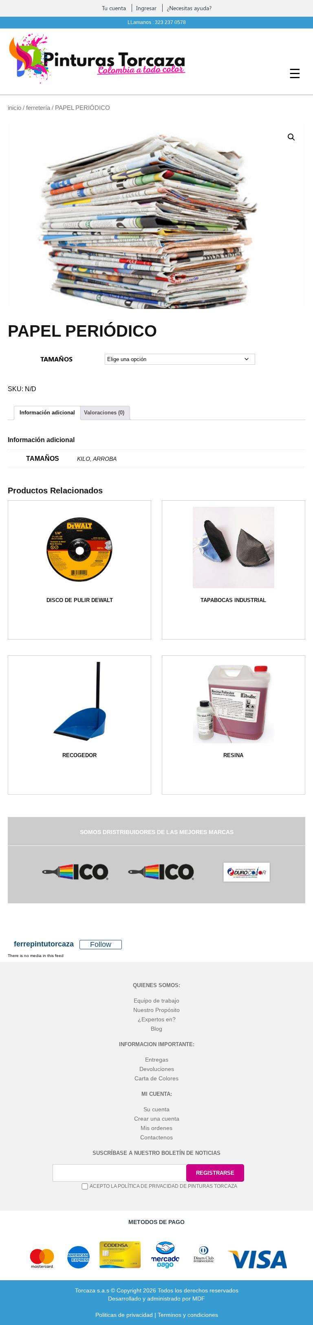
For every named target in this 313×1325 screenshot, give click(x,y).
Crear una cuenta (156, 1118)
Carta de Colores (156, 1078)
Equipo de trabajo (156, 1000)
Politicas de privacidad (124, 1315)
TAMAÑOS (56, 359)
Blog (156, 1028)
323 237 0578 (170, 22)
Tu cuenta (114, 8)
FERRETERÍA (38, 108)
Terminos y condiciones (188, 1315)
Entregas (156, 1059)
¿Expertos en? (157, 1019)
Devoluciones (156, 1069)
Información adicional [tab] (47, 413)
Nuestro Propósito (156, 1010)
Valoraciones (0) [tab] (104, 413)
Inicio (14, 108)
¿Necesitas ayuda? (189, 8)
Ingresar (146, 8)
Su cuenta (156, 1109)
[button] (291, 137)
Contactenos (156, 1137)
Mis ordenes (156, 1128)
